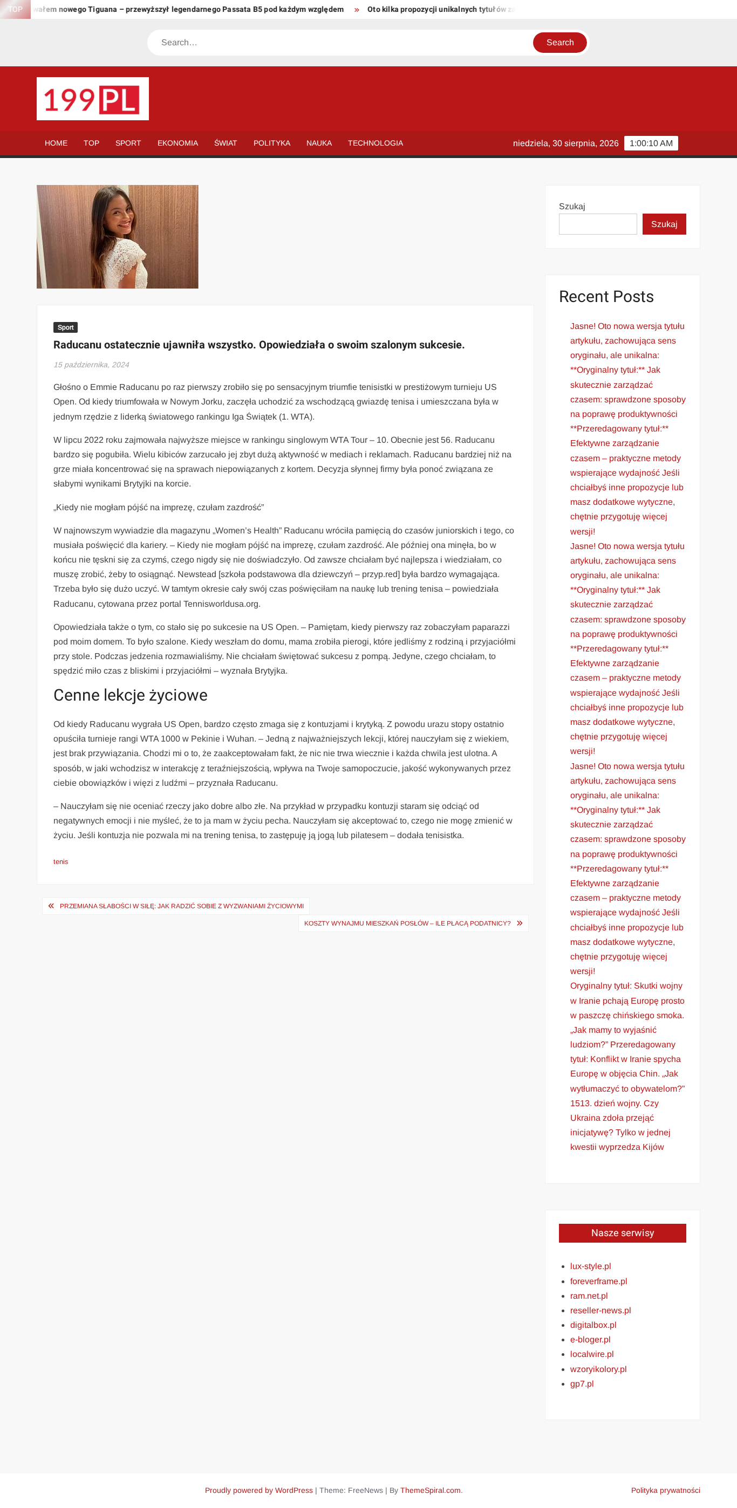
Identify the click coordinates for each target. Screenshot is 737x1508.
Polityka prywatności (665, 1490)
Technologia (375, 143)
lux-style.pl (590, 1266)
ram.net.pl (589, 1295)
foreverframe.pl (598, 1281)
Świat (225, 143)
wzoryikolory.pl (598, 1369)
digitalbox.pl (593, 1324)
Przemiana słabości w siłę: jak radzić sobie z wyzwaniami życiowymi (182, 906)
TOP (91, 143)
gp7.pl (582, 1383)
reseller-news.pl (600, 1310)
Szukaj (572, 206)
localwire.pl (592, 1354)
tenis (61, 862)
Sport (128, 143)
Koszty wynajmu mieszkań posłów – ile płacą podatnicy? (407, 923)
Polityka (272, 143)
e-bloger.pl (590, 1339)
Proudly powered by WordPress (259, 1490)
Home (56, 143)
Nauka (319, 143)
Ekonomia (178, 143)
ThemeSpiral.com (430, 1490)
